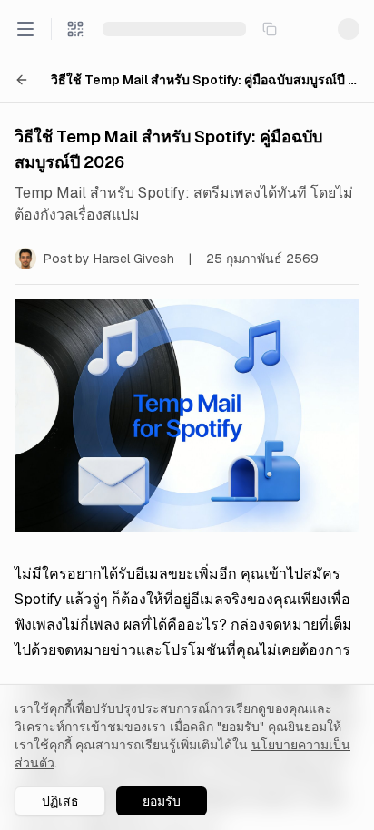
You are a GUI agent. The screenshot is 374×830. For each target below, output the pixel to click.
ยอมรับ (162, 801)
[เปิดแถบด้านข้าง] (26, 29)
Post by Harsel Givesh (109, 258)
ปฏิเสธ (60, 801)
